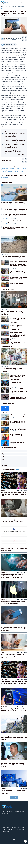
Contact (3, 811)
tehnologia (9, 171)
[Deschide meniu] (25, 2)
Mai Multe (14, 797)
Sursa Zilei (3, 829)
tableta (16, 171)
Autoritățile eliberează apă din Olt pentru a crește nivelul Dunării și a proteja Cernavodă (13, 257)
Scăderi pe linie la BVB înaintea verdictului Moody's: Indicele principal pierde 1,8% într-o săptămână (13, 313)
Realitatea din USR (14, 825)
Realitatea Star (19, 820)
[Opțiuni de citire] (25, 841)
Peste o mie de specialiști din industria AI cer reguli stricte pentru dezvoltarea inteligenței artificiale (15, 135)
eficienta (12, 168)
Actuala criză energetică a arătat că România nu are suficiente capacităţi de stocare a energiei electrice (14, 216)
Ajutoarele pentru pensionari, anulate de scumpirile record (17, 284)
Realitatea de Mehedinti (6, 827)
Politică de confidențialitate (19, 811)
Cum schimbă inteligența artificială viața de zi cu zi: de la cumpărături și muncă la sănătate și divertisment (14, 683)
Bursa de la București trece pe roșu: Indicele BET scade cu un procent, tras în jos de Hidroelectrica (17, 320)
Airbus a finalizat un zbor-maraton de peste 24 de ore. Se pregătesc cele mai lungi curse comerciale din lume (18, 398)
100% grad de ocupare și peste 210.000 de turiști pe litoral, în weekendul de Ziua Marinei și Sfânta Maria (13, 204)
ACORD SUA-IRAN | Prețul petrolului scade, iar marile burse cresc (18, 384)
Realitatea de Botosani (11, 829)
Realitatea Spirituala (5, 823)
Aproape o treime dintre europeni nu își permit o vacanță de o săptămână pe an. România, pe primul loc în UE (18, 327)
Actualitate (3, 205)
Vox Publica (14, 827)
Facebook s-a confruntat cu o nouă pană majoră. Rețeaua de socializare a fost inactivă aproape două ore (15, 146)
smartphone (5, 168)
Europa (24, 168)
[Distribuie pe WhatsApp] (23, 40)
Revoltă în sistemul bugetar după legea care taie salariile (18, 278)
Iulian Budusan (23, 788)
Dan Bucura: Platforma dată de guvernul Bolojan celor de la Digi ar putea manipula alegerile (12, 765)
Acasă (3, 6)
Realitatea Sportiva (11, 820)
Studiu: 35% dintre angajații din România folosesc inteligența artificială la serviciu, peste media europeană (15, 140)
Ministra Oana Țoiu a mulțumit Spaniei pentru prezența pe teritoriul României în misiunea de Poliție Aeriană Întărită (15, 227)
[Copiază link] (23, 37)
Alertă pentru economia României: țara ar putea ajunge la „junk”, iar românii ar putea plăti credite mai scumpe (18, 334)
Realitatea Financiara (14, 38)
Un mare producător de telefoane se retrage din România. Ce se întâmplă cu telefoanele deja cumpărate (13, 628)
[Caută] (21, 2)
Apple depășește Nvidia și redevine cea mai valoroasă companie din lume (13, 602)
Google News (4, 177)
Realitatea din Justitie (6, 825)
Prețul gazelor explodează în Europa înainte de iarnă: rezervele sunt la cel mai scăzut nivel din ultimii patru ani (18, 341)
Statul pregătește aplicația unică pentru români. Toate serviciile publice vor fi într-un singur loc (13, 656)
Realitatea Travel (13, 823)
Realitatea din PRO (21, 827)
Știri (6, 6)
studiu (22, 171)
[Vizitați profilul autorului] (2, 39)
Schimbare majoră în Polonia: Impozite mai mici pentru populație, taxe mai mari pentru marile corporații (18, 377)
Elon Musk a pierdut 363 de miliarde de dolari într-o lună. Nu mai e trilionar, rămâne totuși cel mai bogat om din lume (18, 390)
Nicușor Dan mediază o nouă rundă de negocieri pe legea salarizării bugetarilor (13, 221)
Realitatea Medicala (21, 823)
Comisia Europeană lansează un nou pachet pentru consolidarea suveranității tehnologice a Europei (14, 737)
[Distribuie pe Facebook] (26, 37)
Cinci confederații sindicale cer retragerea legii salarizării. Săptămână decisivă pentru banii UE (18, 272)
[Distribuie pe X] (26, 40)
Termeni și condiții (9, 811)
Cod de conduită (5, 813)
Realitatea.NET (4, 820)
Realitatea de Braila (5, 831)
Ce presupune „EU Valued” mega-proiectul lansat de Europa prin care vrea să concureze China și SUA (13, 792)
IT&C (9, 6)
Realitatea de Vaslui (20, 829)
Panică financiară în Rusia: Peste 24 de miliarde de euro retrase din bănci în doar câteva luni (12, 370)
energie (18, 168)
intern (3, 171)
